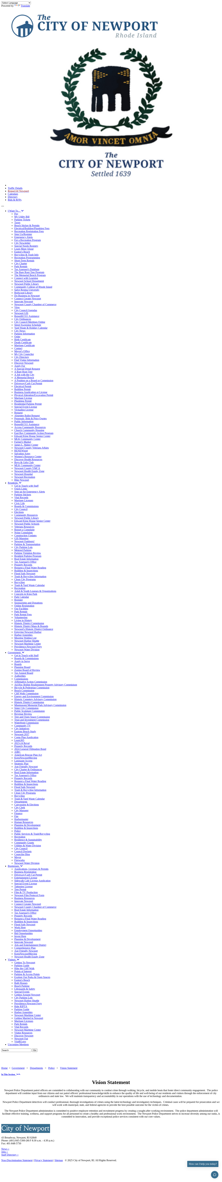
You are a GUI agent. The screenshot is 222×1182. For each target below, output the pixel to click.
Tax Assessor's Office (25, 561)
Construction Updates (25, 535)
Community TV (22, 725)
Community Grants (24, 842)
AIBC (17, 752)
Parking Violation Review (27, 553)
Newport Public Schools (26, 523)
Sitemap (59, 1160)
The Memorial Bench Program (30, 275)
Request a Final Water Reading (30, 567)
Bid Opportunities (23, 933)
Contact (18, 348)
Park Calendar (21, 597)
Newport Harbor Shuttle (26, 640)
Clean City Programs (25, 579)
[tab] (111, 1074)
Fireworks (19, 860)
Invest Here (20, 936)
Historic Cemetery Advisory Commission (35, 699)
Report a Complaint (24, 529)
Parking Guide (21, 965)
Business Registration (25, 871)
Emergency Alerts (23, 237)
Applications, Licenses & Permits (31, 869)
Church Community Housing (29, 430)
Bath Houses (20, 983)
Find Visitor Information (26, 360)
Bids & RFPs (14, 199)
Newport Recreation (24, 477)
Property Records (23, 564)
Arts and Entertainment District (30, 945)
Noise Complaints (23, 532)
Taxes (17, 222)
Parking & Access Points (27, 974)
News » (5, 1149)
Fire (16, 816)
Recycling (19, 582)
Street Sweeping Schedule (27, 325)
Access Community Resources (30, 427)
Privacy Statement (43, 1160)
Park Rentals (20, 266)
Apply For (19, 365)
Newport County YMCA (27, 468)
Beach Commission (24, 690)
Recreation (19, 588)
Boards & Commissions (26, 506)
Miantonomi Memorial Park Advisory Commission (40, 705)
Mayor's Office (22, 351)
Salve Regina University (26, 289)
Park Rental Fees (23, 614)
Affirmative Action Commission (30, 681)
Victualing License (23, 409)
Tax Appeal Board (23, 673)
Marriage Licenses (23, 500)
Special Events (21, 991)
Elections (19, 512)
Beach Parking (21, 986)
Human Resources (23, 822)
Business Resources (24, 898)
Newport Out (21, 1038)
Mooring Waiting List (25, 637)
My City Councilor (24, 354)
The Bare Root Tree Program (29, 272)
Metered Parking (22, 550)
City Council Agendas (25, 310)
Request (18, 412)
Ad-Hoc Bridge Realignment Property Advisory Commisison (45, 684)
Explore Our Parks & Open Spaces (32, 977)
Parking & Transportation (27, 544)
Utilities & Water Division (27, 845)
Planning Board (22, 667)
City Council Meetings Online (29, 322)
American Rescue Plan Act (28, 754)
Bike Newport (21, 480)
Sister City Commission (26, 708)
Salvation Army (22, 453)
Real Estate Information (26, 559)
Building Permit (22, 389)
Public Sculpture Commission (29, 711)
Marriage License (23, 398)
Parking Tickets (22, 219)
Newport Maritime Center (27, 643)
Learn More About (23, 248)
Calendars (13, 194)
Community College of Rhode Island (33, 287)
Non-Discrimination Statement (17, 1160)
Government (15, 652)
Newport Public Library (26, 284)
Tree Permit (20, 889)
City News (19, 330)
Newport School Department (29, 281)
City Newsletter (22, 243)
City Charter (20, 263)
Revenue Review (23, 714)
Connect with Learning (26, 278)
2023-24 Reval (22, 743)
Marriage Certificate (24, 345)
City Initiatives (21, 728)
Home (4, 1068)
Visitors (12, 959)
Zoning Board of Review (27, 670)
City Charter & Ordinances (28, 769)
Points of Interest (23, 971)
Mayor (17, 857)
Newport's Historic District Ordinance (33, 629)
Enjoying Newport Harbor (27, 632)
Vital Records (21, 497)
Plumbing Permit (23, 401)
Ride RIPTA (20, 1006)
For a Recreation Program (27, 240)
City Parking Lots (23, 547)
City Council (20, 509)
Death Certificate (23, 342)
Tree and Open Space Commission (32, 716)
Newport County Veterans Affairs (31, 447)
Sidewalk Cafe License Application (32, 880)
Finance (18, 813)
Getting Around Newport (27, 994)
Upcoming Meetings (18, 1044)
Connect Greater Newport (27, 298)
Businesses (14, 866)
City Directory (21, 357)
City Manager (21, 810)
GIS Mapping (21, 538)
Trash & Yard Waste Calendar (29, 585)
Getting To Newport (24, 962)
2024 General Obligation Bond (30, 749)
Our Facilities (21, 608)
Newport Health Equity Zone (29, 471)
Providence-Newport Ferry (28, 646)
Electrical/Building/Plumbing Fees (31, 228)
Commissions (21, 678)
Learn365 (19, 740)
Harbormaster (21, 819)
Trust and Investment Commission (31, 719)
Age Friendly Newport (26, 766)
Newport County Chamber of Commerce (35, 304)
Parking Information (24, 333)
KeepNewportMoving (25, 757)
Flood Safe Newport (24, 573)
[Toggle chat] (215, 1175)
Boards (18, 664)
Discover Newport (23, 363)
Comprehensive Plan (25, 948)
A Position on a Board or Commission (33, 380)
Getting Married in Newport (28, 1018)
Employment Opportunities (28, 930)
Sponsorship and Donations (28, 602)
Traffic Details (15, 188)
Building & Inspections (26, 570)
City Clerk (19, 807)
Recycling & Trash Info (26, 254)
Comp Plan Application (26, 737)
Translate (25, 5)
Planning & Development (27, 825)
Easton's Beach (22, 251)
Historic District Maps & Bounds (31, 626)
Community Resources (26, 515)
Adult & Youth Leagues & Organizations (35, 591)
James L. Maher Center (26, 444)
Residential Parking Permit (28, 404)
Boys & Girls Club (24, 462)
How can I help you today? (203, 1164)
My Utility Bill (21, 216)
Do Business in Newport (27, 295)
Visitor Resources (23, 1032)
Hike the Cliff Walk (24, 968)
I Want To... (14, 210)
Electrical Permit (22, 386)
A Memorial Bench (24, 377)
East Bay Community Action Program (33, 433)
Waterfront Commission (26, 722)
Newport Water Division (26, 649)
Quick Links (20, 488)
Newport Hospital (23, 474)
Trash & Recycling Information (30, 576)
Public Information (23, 421)
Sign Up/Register (23, 234)
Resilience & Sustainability (28, 839)
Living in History (23, 620)
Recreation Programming (27, 257)
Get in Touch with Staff (26, 485)
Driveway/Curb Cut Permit (28, 383)
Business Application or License (30, 392)
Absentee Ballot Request (27, 415)
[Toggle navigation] (2, 206)
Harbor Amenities (23, 635)
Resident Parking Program (27, 556)
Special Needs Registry (26, 246)
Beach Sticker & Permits (26, 225)
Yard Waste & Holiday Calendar (30, 327)
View (17, 307)
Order (17, 336)
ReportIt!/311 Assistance (26, 316)
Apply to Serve (22, 661)
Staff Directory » (10, 1154)
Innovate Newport (23, 301)
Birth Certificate (22, 339)
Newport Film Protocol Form (29, 895)
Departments (20, 801)
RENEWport (21, 450)
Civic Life (19, 503)
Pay (16, 213)
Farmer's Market (22, 442)
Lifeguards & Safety (24, 988)
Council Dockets (23, 851)
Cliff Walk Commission (26, 693)
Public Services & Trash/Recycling (32, 833)
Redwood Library (23, 292)
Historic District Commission (29, 623)
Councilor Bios (22, 854)
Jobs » (4, 1151)
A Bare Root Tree (23, 371)
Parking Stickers (22, 494)
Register (18, 599)
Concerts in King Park (25, 594)
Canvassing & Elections (26, 804)
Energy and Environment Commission (34, 696)
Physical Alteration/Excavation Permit (33, 395)
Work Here (20, 927)
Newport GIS (21, 313)
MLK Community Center (27, 439)
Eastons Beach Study (25, 731)
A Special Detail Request (27, 368)
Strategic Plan (21, 763)
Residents (13, 482)
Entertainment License (25, 877)
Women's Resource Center (27, 456)
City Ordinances (22, 319)
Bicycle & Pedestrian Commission (31, 687)
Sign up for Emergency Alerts (29, 491)
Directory (13, 196)
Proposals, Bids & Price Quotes (30, 418)
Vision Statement (68, 1068)
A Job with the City (24, 374)
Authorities (20, 676)
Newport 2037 (21, 734)
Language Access (23, 760)
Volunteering (20, 617)
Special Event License (25, 406)
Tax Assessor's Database (26, 269)
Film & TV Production (26, 892)
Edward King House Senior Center (32, 436)
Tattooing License (23, 886)
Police (17, 831)
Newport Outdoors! (24, 541)
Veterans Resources (24, 526)
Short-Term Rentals (24, 260)
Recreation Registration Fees (29, 231)
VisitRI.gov (20, 1041)
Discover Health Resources (28, 459)
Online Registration (24, 605)
